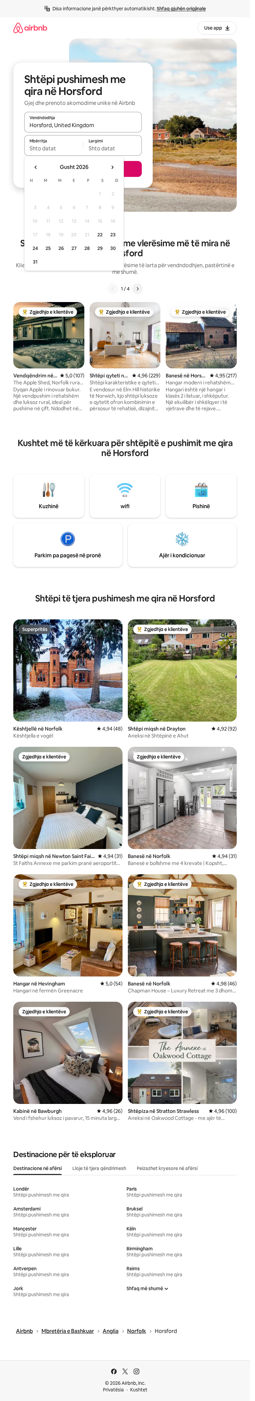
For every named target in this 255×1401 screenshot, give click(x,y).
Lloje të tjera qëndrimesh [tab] (99, 1168)
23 (113, 235)
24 (35, 248)
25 (48, 248)
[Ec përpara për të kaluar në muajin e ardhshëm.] (112, 167)
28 (87, 248)
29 (100, 248)
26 (61, 248)
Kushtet (138, 1390)
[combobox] (83, 125)
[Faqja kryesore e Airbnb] (30, 27)
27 (74, 248)
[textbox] (54, 148)
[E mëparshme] (113, 288)
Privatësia (113, 1390)
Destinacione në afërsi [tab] (37, 1168)
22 (100, 235)
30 (113, 248)
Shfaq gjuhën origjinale (181, 9)
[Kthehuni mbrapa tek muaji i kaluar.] (36, 167)
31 (35, 262)
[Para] (137, 288)
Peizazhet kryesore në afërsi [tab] (167, 1168)
